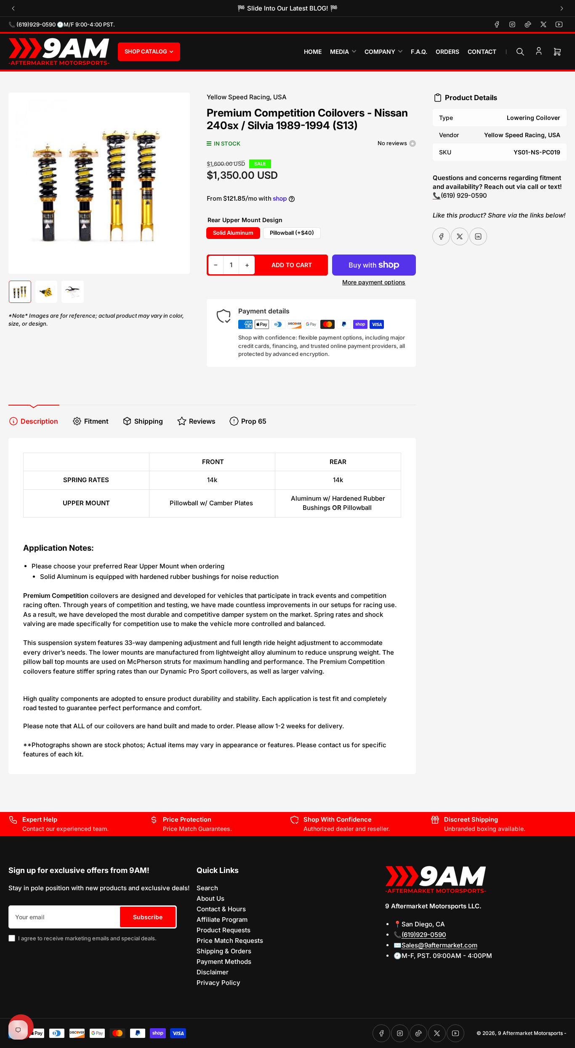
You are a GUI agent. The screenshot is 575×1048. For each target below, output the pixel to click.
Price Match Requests (230, 941)
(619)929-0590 (424, 935)
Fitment (96, 421)
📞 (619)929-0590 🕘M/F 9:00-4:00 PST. (61, 24)
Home (313, 51)
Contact (482, 51)
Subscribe (147, 917)
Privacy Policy (218, 983)
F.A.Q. (419, 51)
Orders (447, 51)
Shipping (148, 421)
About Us (210, 898)
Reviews (202, 421)
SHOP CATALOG (146, 51)
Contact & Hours (221, 909)
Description (39, 421)
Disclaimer (213, 972)
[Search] (520, 51)
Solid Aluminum (233, 232)
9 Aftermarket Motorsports (530, 1033)
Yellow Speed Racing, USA (247, 97)
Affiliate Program (222, 919)
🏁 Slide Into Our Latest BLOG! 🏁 (287, 8)
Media (339, 51)
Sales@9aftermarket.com (439, 945)
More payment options (373, 282)
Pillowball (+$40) (292, 232)
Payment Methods (224, 962)
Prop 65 (253, 421)
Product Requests (223, 930)
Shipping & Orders (224, 951)
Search (207, 888)
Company (380, 51)
